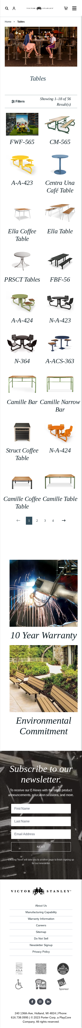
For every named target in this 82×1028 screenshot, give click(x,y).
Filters (20, 101)
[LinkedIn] (48, 1001)
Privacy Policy (41, 951)
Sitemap (41, 931)
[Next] (63, 521)
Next (41, 846)
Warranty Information (41, 918)
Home (8, 21)
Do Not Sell (41, 938)
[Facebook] (32, 1001)
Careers (41, 925)
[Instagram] (40, 1001)
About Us (41, 905)
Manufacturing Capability (41, 912)
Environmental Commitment (43, 725)
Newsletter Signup (41, 945)
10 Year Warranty (43, 635)
